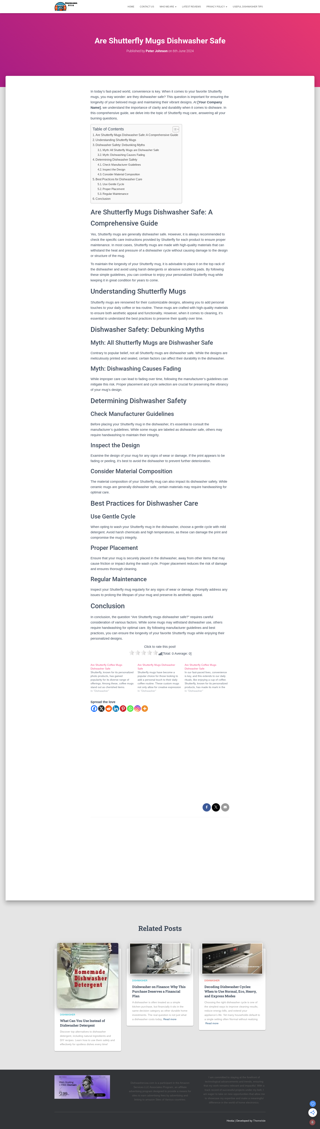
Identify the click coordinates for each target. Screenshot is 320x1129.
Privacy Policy (215, 6)
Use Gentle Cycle (113, 184)
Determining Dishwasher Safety (116, 159)
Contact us (147, 6)
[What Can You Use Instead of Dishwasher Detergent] (87, 975)
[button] (175, 6)
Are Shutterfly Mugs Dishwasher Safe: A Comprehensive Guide (137, 135)
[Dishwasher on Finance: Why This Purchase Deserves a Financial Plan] (160, 958)
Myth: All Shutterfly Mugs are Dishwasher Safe (131, 150)
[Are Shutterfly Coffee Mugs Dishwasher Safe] (114, 678)
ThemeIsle (259, 1120)
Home (131, 6)
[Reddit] (108, 708)
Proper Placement (113, 189)
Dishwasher (67, 1014)
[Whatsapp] (130, 708)
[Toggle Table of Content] (174, 129)
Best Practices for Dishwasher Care (119, 179)
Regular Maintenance (115, 193)
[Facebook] (94, 708)
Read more (169, 1019)
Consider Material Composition (121, 174)
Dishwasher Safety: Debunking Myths (120, 145)
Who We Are (167, 6)
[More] (144, 708)
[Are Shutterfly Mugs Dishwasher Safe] (161, 678)
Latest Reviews (191, 6)
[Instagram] (137, 708)
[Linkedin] (116, 708)
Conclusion (103, 198)
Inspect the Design (114, 169)
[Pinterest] (123, 708)
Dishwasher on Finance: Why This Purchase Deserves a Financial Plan (159, 991)
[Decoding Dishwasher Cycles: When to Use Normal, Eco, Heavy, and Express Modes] (232, 958)
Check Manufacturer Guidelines (122, 164)
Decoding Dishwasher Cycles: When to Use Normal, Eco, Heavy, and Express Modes (230, 991)
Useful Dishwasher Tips (248, 6)
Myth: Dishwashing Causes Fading (124, 154)
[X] (101, 708)
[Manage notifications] (312, 1122)
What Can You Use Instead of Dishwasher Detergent (82, 1023)
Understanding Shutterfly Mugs (116, 140)
